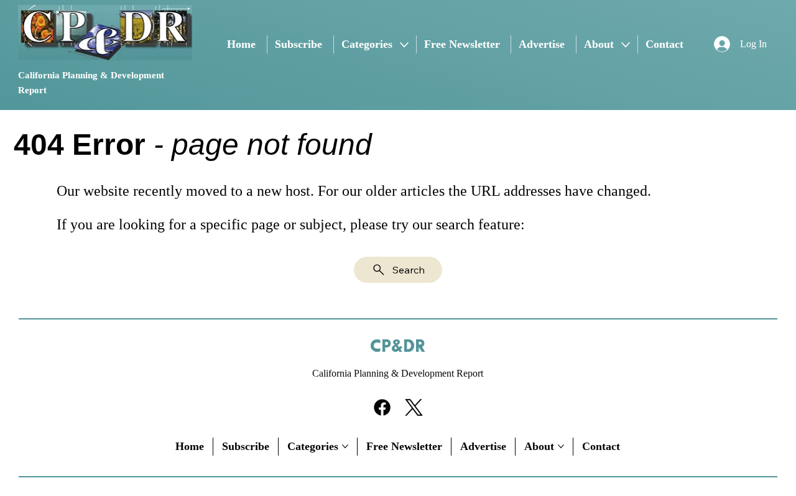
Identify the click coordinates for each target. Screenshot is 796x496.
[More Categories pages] (404, 44)
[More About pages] (625, 44)
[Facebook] (382, 407)
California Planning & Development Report (397, 373)
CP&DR (397, 347)
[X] (414, 407)
